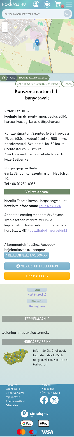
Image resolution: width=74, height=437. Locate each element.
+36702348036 (50, 206)
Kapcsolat (47, 388)
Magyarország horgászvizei (33, 77)
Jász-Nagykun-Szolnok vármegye (38, 84)
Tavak (67, 84)
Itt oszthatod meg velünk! (47, 230)
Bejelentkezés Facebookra (27, 255)
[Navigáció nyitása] (68, 5)
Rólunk (45, 384)
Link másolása (37, 276)
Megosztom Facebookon (39, 266)
